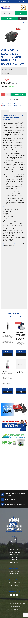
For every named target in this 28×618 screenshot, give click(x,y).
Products (14, 542)
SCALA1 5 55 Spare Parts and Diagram (12, 105)
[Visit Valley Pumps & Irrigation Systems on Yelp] (26, 2)
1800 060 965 (6, 1)
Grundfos (25, 22)
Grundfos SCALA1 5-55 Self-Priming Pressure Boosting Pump (15, 23)
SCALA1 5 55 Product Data (9, 103)
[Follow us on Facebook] (21, 2)
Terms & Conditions (14, 582)
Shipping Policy (14, 562)
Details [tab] (4, 111)
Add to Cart (18, 94)
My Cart (23, 18)
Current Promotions (14, 547)
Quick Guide (14, 549)
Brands (20, 22)
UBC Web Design (16, 606)
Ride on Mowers (14, 571)
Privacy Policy (14, 585)
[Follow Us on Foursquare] (23, 2)
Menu (10, 18)
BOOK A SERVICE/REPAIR (14, 552)
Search (21, 13)
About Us (14, 557)
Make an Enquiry (14, 99)
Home (16, 22)
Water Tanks (14, 573)
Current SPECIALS (14, 554)
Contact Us (14, 559)
